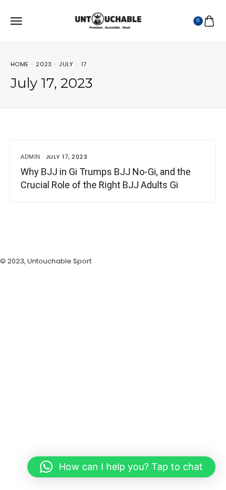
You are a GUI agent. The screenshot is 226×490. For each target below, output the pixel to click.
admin (30, 157)
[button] (121, 466)
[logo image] (108, 22)
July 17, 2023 (67, 156)
